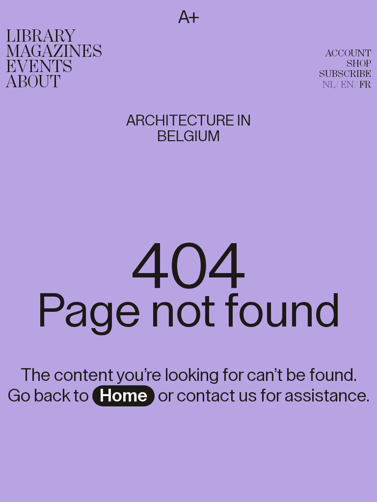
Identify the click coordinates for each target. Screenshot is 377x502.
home (123, 396)
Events (39, 67)
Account (348, 54)
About (33, 82)
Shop (359, 64)
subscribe (345, 74)
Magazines (54, 52)
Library (41, 37)
